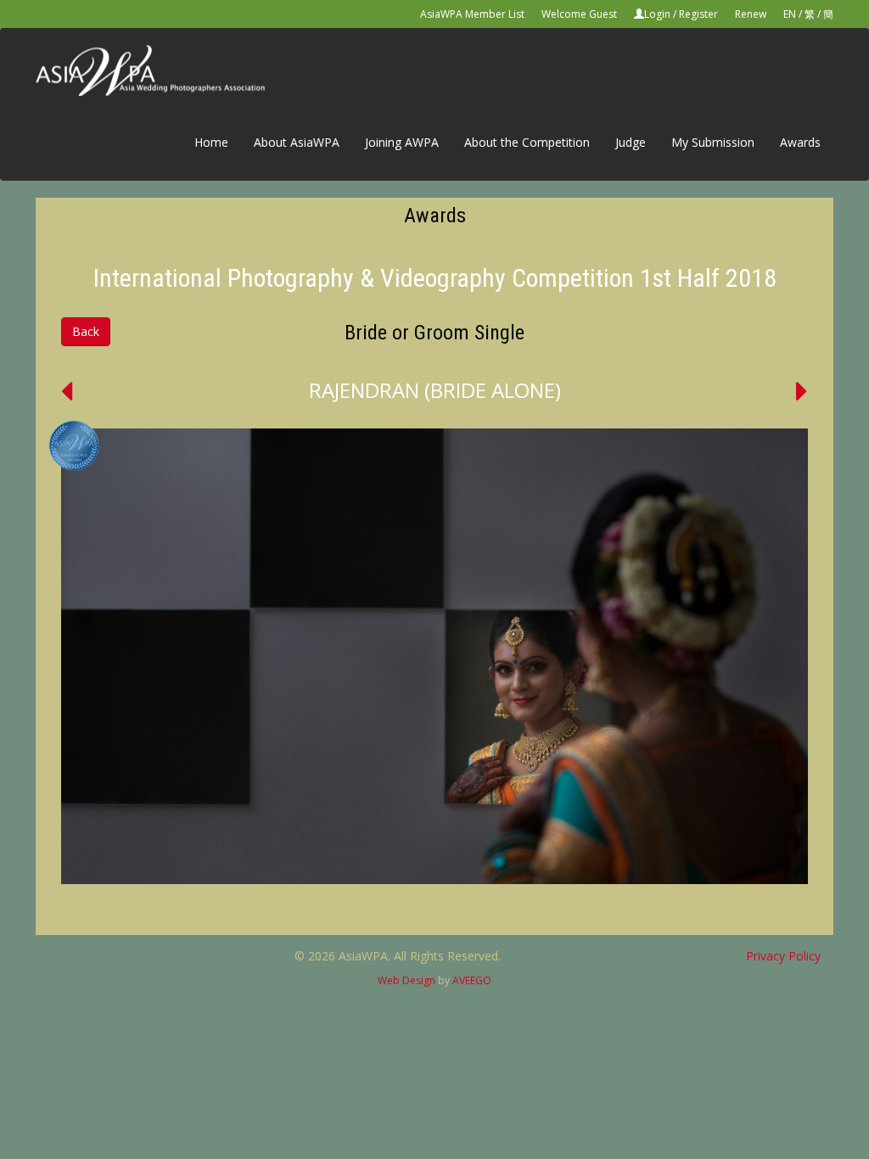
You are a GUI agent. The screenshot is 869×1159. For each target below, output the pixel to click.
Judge (630, 142)
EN (789, 14)
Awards (800, 142)
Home (211, 142)
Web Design (406, 980)
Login (657, 14)
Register (698, 14)
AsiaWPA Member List (472, 14)
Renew (750, 14)
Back (85, 331)
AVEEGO (471, 980)
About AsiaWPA (296, 142)
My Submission (712, 142)
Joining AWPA (402, 142)
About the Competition (527, 142)
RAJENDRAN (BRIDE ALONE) (435, 390)
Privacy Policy (783, 956)
